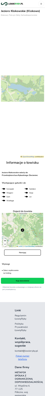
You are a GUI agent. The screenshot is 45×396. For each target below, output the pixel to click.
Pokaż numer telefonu (22, 357)
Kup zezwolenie (22, 281)
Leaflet (20, 246)
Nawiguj (22, 252)
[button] (22, 230)
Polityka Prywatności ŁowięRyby (21, 327)
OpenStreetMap (28, 157)
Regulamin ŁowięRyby (20, 317)
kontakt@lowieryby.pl (26, 350)
